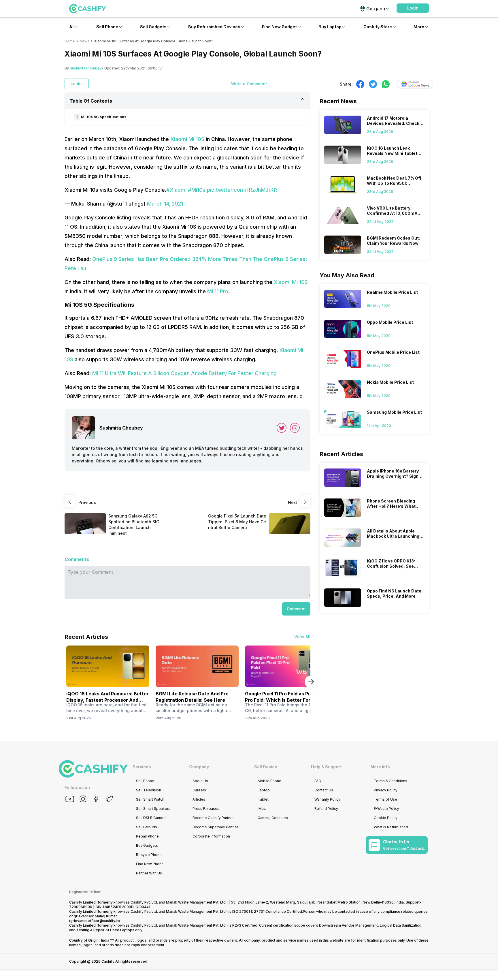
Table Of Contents (90, 101)
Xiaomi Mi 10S (187, 139)
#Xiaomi (176, 190)
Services (142, 766)
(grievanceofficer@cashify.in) (94, 921)
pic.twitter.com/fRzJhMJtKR (242, 190)
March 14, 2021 (165, 204)
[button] (413, 8)
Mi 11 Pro (217, 291)
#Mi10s (196, 190)
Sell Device (265, 766)
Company (199, 766)
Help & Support (326, 766)
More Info (380, 766)
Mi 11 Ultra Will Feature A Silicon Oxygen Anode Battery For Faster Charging (184, 373)
